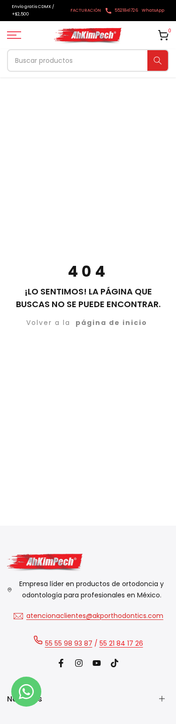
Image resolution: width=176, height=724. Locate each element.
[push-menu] (14, 35)
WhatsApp (153, 10)
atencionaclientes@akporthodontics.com (94, 615)
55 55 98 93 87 (68, 643)
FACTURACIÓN (85, 10)
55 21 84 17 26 (121, 643)
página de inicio (111, 322)
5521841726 (126, 10)
